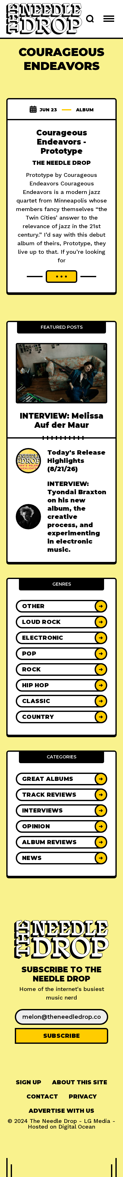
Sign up (28, 1082)
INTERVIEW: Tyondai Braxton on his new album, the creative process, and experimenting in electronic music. (76, 516)
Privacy (83, 1096)
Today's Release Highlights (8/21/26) (76, 461)
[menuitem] (28, 1082)
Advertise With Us (61, 1110)
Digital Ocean (76, 1126)
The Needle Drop (61, 162)
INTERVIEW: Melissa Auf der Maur (61, 420)
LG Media (97, 1121)
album (85, 110)
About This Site (79, 1082)
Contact (42, 1096)
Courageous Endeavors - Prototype (61, 142)
